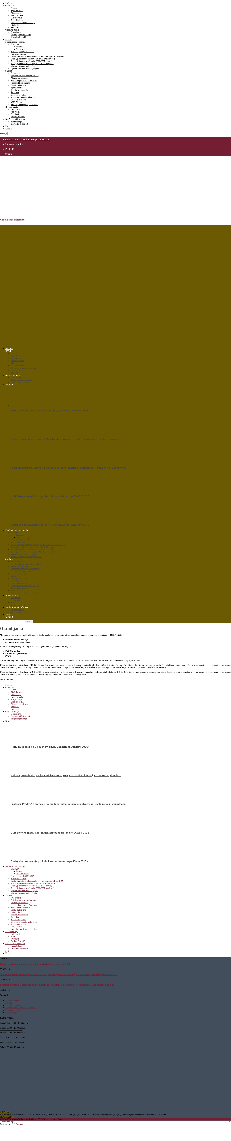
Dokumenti (15, 109)
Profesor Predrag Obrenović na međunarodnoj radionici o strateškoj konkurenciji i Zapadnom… (69, 467)
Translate (20, 1124)
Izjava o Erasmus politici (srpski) (24, 66)
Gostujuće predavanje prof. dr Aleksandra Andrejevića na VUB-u (50, 524)
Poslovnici (15, 112)
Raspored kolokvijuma (20, 83)
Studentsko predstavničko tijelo (24, 97)
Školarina (15, 92)
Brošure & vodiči (18, 116)
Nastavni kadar (17, 15)
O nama (14, 8)
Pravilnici (15, 114)
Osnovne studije (12, 30)
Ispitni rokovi (16, 88)
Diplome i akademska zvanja (23, 22)
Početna (8, 3)
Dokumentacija (11, 107)
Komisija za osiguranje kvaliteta (24, 104)
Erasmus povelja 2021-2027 (22, 51)
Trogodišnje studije (19, 37)
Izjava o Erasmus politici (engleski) (25, 68)
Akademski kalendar (19, 78)
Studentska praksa (18, 95)
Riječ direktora (17, 10)
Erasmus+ (15, 44)
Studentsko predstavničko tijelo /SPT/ (21, 1007)
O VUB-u (9, 6)
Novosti (8, 39)
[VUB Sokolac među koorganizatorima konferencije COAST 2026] (25, 491)
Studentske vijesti (12, 1000)
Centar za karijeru (18, 85)
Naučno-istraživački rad (15, 119)
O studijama (16, 32)
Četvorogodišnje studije (21, 34)
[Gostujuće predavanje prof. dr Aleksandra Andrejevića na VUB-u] (25, 520)
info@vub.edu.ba (14, 144)
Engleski (9, 149)
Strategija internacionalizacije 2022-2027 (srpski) (31, 61)
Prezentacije (16, 73)
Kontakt (8, 129)
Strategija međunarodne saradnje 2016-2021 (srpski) (33, 59)
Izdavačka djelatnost (19, 124)
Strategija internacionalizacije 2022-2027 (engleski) (32, 63)
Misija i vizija (16, 18)
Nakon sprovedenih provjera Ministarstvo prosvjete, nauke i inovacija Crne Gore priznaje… (66, 439)
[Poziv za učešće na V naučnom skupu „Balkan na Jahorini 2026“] (25, 405)
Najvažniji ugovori (18, 54)
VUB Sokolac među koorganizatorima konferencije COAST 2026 (50, 496)
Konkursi (15, 27)
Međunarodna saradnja (15, 42)
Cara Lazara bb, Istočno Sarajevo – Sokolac (27, 139)
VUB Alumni (16, 102)
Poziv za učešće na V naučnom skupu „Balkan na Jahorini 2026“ (50, 410)
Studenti (8, 71)
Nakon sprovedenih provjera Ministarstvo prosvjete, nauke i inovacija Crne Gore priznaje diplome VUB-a (58, 974)
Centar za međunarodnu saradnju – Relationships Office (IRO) (37, 56)
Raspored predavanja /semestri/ (24, 80)
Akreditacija (16, 13)
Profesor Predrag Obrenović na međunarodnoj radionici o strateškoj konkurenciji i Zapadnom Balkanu (57, 984)
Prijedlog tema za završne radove (24, 75)
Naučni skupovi (17, 121)
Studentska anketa (18, 100)
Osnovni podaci (22, 49)
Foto (7, 126)
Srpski (8, 154)
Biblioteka (15, 25)
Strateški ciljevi (17, 20)
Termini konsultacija (19, 90)
